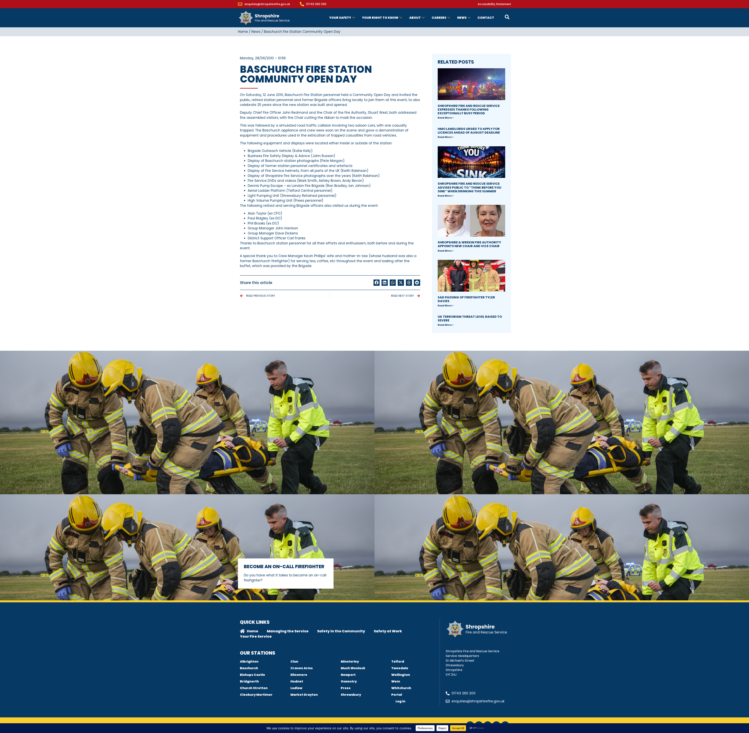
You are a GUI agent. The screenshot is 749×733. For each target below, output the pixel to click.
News (462, 17)
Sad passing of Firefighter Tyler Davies (466, 299)
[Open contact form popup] (507, 17)
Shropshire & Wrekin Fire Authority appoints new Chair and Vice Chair (469, 244)
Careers (439, 17)
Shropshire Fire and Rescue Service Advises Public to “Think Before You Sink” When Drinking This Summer (469, 187)
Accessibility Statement (494, 4)
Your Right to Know (380, 17)
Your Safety (340, 17)
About (415, 17)
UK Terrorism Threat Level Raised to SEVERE (470, 318)
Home (243, 31)
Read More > (445, 117)
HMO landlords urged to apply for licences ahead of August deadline (469, 131)
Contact (485, 17)
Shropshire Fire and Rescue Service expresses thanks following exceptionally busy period (469, 109)
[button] (377, 283)
